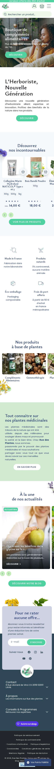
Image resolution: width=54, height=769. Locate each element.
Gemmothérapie (35, 377)
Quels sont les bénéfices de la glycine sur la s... (24, 547)
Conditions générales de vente (36, 749)
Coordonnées (13, 749)
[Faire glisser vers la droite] (10, 214)
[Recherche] (5, 14)
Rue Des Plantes (19, 758)
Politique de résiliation (37, 753)
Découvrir (15, 54)
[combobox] (27, 14)
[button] (42, 6)
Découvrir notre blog (26, 583)
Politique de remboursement (27, 735)
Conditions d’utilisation (17, 744)
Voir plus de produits (27, 221)
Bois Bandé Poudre (35, 181)
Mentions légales (17, 753)
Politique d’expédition (40, 744)
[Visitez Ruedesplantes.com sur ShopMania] (27, 766)
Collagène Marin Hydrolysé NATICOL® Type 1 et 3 (12, 185)
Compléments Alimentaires (12, 379)
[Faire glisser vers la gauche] (4, 214)
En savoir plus (26, 467)
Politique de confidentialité (28, 740)
